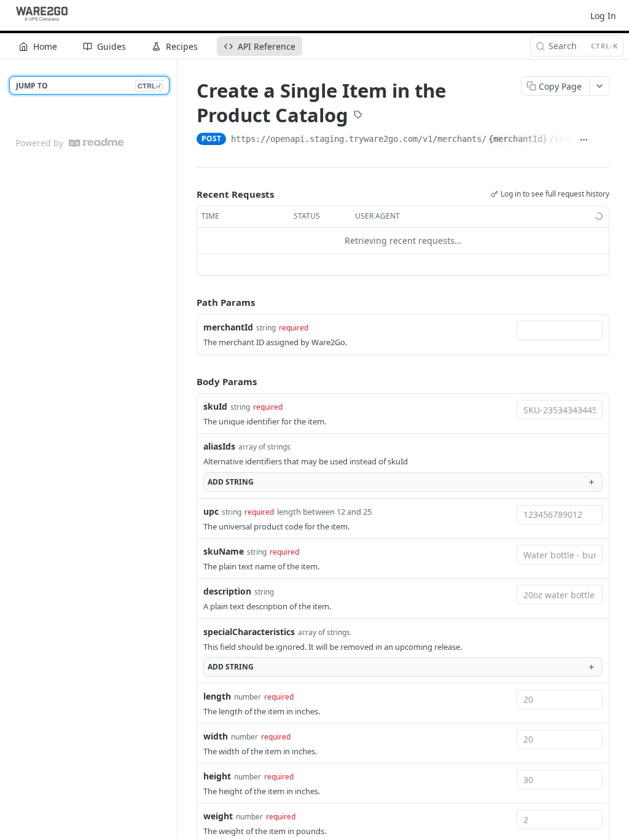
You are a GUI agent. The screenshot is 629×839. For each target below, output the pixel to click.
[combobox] (560, 330)
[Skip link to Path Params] (188, 302)
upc (211, 511)
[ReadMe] (96, 142)
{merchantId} (517, 139)
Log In (603, 15)
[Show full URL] (583, 140)
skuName (223, 551)
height (217, 776)
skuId (215, 406)
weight (218, 816)
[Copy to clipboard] (602, 140)
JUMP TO (88, 85)
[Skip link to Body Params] (188, 381)
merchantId (228, 327)
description (227, 591)
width (215, 736)
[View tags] (358, 116)
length (217, 696)
